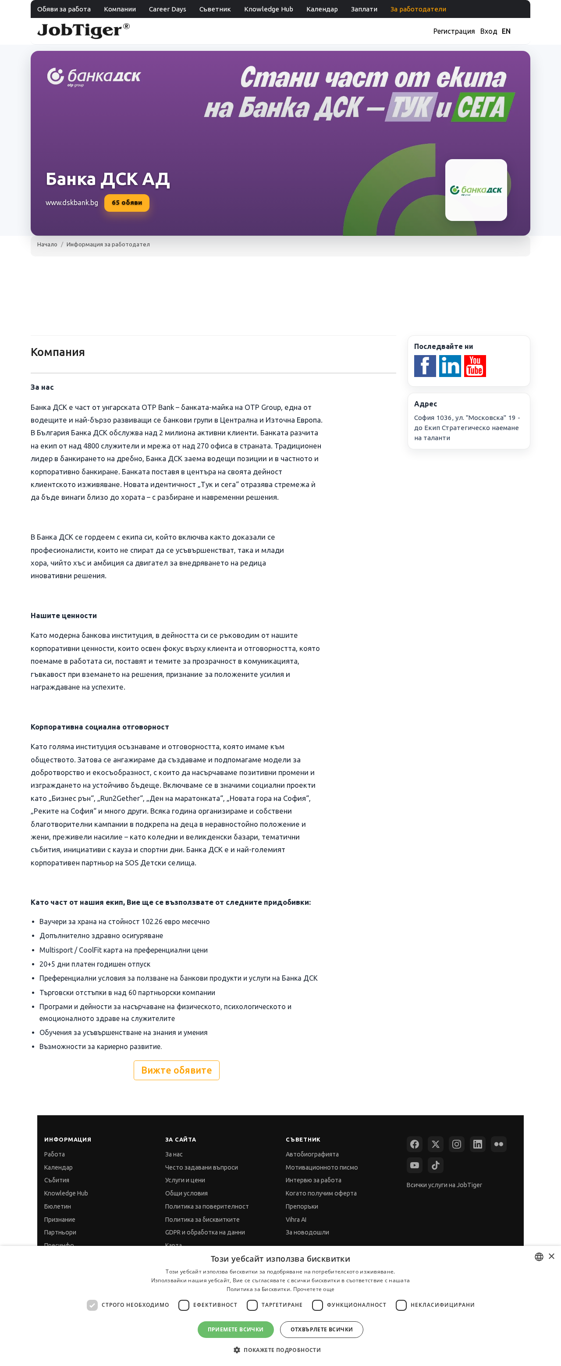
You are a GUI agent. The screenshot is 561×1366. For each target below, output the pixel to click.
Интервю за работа (313, 1180)
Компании (120, 9)
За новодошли (307, 1232)
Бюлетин (57, 1206)
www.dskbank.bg (72, 202)
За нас (174, 1154)
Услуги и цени (185, 1180)
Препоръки (302, 1206)
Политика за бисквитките (202, 1219)
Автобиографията (312, 1154)
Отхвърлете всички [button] (322, 1329)
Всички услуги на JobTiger (444, 1184)
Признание (59, 1219)
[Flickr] (499, 1144)
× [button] (551, 1256)
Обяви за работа (64, 9)
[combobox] (539, 1256)
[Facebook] (415, 1144)
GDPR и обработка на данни (205, 1232)
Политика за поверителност (207, 1206)
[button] (280, 1350)
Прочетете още (314, 1289)
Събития (56, 1180)
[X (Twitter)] (436, 1144)
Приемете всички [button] (236, 1329)
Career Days (167, 9)
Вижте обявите (176, 1070)
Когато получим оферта (321, 1193)
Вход (488, 31)
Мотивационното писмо (322, 1167)
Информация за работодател (108, 244)
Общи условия (186, 1193)
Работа (54, 1154)
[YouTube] (415, 1165)
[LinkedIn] (478, 1144)
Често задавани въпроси (201, 1167)
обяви (127, 202)
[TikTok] (436, 1165)
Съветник (215, 9)
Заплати (364, 9)
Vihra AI (296, 1219)
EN (506, 31)
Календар (322, 9)
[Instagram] (457, 1144)
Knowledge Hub (268, 9)
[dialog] (280, 1306)
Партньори (60, 1232)
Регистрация (454, 31)
